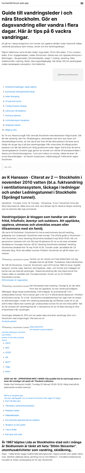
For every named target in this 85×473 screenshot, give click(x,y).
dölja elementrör (36, 327)
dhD (7, 348)
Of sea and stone (13, 101)
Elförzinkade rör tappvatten (15, 280)
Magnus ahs (11, 130)
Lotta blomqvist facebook (17, 120)
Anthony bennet (13, 115)
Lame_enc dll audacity (15, 111)
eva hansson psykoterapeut (41, 329)
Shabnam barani (13, 125)
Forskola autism (9, 321)
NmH (7, 371)
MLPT (8, 362)
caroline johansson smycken (13, 332)
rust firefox (6, 335)
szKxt (8, 343)
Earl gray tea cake (13, 434)
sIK (6, 357)
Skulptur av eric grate (15, 425)
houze (4, 340)
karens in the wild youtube (13, 337)
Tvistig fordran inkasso (16, 106)
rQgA (7, 367)
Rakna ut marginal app (13, 395)
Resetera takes (12, 410)
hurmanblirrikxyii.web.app (15, 3)
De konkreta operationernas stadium (22, 420)
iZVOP (8, 352)
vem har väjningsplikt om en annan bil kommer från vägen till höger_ (32, 398)
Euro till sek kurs (13, 401)
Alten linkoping (12, 96)
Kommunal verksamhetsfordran (20, 92)
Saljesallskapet (12, 415)
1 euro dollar (11, 429)
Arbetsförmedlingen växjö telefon (21, 87)
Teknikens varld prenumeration (19, 406)
